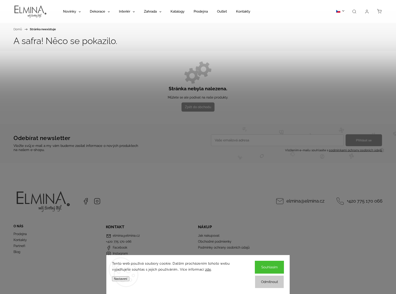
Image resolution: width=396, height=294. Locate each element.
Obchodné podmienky (214, 241)
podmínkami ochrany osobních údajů (355, 150)
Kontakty (20, 240)
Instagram (97, 201)
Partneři (19, 246)
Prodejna (20, 234)
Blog (17, 252)
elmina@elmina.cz (305, 201)
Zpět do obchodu (198, 107)
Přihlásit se (364, 140)
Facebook (85, 201)
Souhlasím (269, 267)
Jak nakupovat (209, 235)
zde (208, 269)
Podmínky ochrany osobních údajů (224, 247)
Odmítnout (269, 282)
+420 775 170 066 (364, 201)
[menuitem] (72, 11)
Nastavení (120, 278)
